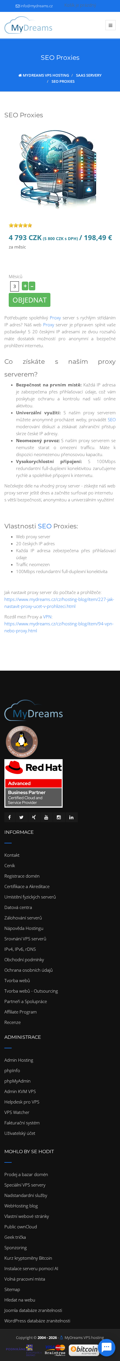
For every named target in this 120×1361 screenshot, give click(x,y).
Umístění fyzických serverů (30, 897)
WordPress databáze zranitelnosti (37, 1321)
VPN (47, 617)
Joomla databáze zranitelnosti (33, 1310)
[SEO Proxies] (60, 168)
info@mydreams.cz (36, 5)
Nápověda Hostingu (23, 928)
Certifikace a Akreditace (27, 886)
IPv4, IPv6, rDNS (20, 949)
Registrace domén (22, 876)
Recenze (12, 1022)
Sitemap (12, 1289)
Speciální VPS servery (24, 1185)
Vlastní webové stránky (26, 1216)
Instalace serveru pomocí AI (31, 1268)
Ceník (9, 865)
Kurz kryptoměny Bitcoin (28, 1258)
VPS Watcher (16, 1112)
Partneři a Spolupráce (25, 1001)
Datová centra (18, 907)
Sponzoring (15, 1247)
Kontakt (12, 855)
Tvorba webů (17, 980)
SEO (112, 419)
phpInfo (12, 1070)
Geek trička (15, 1237)
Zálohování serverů (23, 918)
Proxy (55, 318)
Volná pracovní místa (24, 1279)
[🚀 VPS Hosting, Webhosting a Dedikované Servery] (28, 25)
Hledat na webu (19, 1300)
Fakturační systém (22, 1123)
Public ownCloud (20, 1226)
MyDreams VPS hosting (84, 1337)
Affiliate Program (20, 1012)
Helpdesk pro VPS (21, 1102)
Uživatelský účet (19, 1133)
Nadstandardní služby (25, 1195)
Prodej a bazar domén (26, 1174)
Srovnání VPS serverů (25, 938)
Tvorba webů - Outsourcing (31, 991)
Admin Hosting (18, 1060)
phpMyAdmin (17, 1081)
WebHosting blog (21, 1206)
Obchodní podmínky (24, 959)
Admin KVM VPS (20, 1091)
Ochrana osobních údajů (28, 970)
